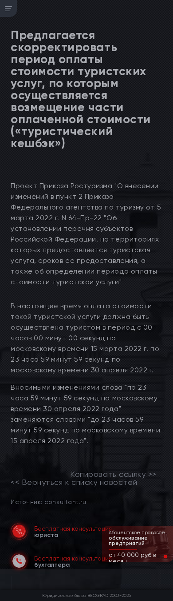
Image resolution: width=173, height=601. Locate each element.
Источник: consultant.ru (48, 501)
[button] (158, 556)
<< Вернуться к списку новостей (74, 482)
